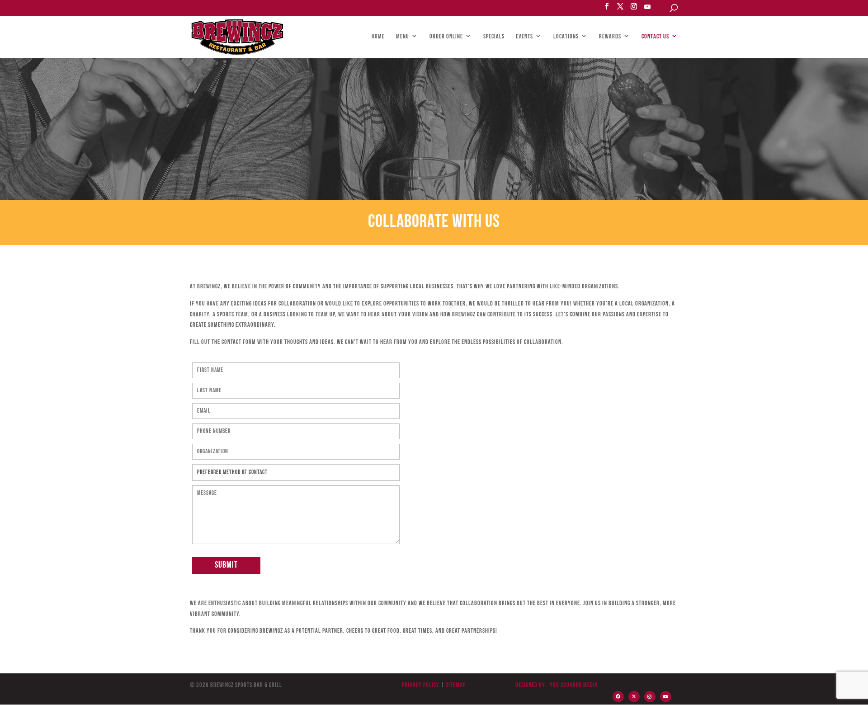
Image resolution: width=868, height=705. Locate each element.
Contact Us (655, 37)
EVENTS (524, 37)
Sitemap (455, 685)
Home (378, 37)
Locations (566, 37)
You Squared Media (574, 685)
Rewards (610, 37)
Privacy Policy (420, 685)
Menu (402, 37)
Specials (494, 37)
